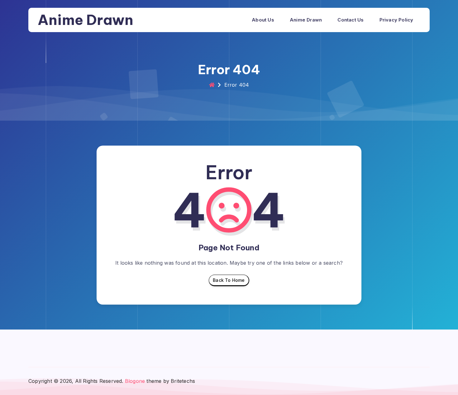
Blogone (135, 381)
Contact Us (350, 20)
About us (263, 20)
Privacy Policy (396, 20)
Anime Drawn (85, 20)
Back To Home (229, 280)
